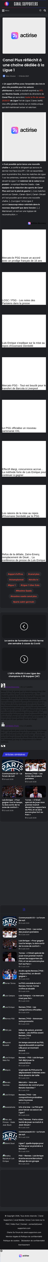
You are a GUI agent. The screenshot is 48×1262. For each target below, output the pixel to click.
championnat (17, 579)
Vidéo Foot (15, 1224)
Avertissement (24, 1245)
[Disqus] (24, 714)
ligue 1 (12, 585)
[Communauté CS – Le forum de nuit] (12, 765)
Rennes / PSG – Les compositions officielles (30, 1008)
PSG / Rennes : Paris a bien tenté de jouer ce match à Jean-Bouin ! (31, 1122)
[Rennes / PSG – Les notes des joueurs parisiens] (35, 765)
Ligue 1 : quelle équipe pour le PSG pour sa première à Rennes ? (31, 1146)
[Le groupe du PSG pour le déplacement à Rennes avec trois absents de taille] (10, 1073)
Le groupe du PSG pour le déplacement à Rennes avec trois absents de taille (32, 1073)
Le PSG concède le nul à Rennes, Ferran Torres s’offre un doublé (30, 986)
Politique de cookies (11, 1241)
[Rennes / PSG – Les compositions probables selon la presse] (10, 1098)
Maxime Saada (24, 590)
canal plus (34, 574)
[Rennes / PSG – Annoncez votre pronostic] (10, 1022)
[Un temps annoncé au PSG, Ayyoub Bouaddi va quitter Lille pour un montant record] (10, 1046)
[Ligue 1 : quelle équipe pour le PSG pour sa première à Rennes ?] (10, 1147)
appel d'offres (16, 574)
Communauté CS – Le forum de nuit (12, 774)
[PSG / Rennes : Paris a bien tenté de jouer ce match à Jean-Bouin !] (10, 1123)
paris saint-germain (24, 601)
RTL (41, 90)
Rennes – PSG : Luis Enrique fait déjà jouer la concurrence (31, 1060)
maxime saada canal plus (24, 596)
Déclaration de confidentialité (33, 1241)
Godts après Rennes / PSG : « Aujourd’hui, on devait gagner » (31, 974)
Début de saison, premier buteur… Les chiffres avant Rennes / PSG (31, 1033)
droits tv (34, 579)
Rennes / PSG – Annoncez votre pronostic (30, 1020)
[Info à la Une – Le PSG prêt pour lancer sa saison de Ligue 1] (10, 1110)
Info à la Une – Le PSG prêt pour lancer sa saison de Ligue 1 (31, 1110)
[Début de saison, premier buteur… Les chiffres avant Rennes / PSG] (10, 1033)
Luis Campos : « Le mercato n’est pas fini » (31, 997)
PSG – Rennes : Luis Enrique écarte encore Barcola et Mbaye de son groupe (31, 1158)
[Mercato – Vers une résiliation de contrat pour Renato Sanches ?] (10, 1086)
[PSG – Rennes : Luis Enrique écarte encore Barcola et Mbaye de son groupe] (10, 1159)
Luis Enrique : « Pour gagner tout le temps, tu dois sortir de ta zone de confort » (12, 804)
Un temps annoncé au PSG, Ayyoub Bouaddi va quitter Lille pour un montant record (31, 1046)
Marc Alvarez (11, 76)
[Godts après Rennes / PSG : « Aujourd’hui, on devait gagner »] (10, 974)
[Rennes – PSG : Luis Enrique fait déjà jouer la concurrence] (10, 1061)
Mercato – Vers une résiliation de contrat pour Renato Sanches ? (31, 1085)
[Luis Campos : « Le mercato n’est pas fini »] (10, 999)
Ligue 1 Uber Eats (30, 585)
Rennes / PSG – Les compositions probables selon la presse (30, 1097)
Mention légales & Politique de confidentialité (24, 1236)
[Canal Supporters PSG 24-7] (24, 4)
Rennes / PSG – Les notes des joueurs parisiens (33, 776)
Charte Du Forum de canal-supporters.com (24, 1232)
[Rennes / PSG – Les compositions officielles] (10, 1010)
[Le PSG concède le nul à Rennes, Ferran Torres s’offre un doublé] (10, 987)
